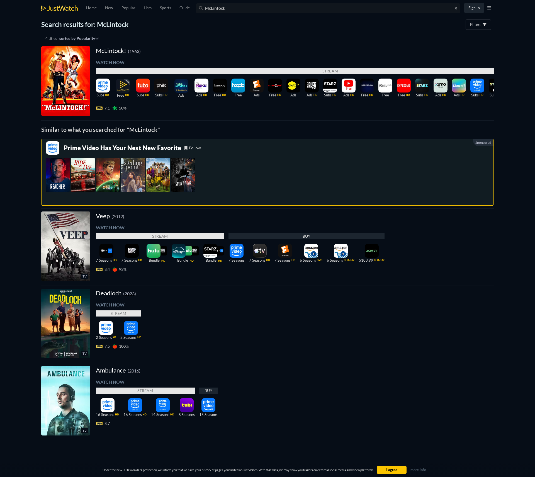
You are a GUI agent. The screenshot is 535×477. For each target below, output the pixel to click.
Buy (307, 236)
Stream (160, 236)
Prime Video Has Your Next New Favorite (122, 148)
